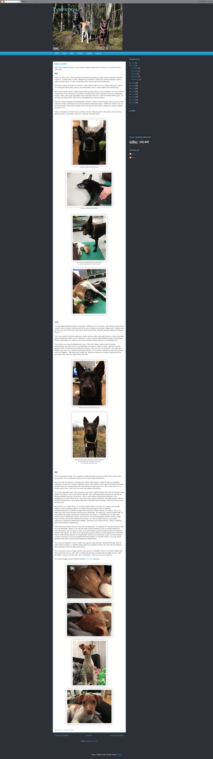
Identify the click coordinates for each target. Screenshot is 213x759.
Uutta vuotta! (61, 64)
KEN (56, 53)
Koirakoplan (89, 559)
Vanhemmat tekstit (117, 735)
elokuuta (134, 74)
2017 (133, 65)
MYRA (80, 53)
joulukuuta (134, 68)
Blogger (119, 754)
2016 (133, 83)
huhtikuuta (134, 76)
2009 (133, 102)
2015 (133, 86)
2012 (133, 94)
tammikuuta (135, 79)
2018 (133, 63)
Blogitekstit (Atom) (91, 741)
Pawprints (65, 9)
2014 (133, 88)
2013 (133, 91)
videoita (89, 53)
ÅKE (72, 53)
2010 (133, 100)
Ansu (133, 154)
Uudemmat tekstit (61, 735)
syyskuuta (134, 71)
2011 (133, 97)
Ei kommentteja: (69, 730)
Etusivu (98, 53)
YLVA (64, 53)
